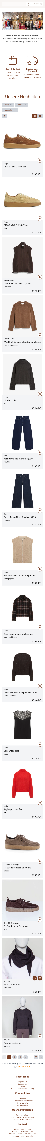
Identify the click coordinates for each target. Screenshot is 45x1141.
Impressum (22, 1082)
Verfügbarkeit (22, 1105)
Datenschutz (22, 1084)
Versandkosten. (24, 1066)
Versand (22, 1098)
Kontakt (23, 1086)
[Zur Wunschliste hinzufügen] (35, 978)
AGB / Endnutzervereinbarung (22, 1089)
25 (36, 1057)
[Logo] (34, 4)
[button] (8, 105)
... (31, 1057)
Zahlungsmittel (22, 1103)
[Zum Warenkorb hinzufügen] (40, 978)
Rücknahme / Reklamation (22, 1101)
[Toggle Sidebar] (4, 4)
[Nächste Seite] (41, 1057)
